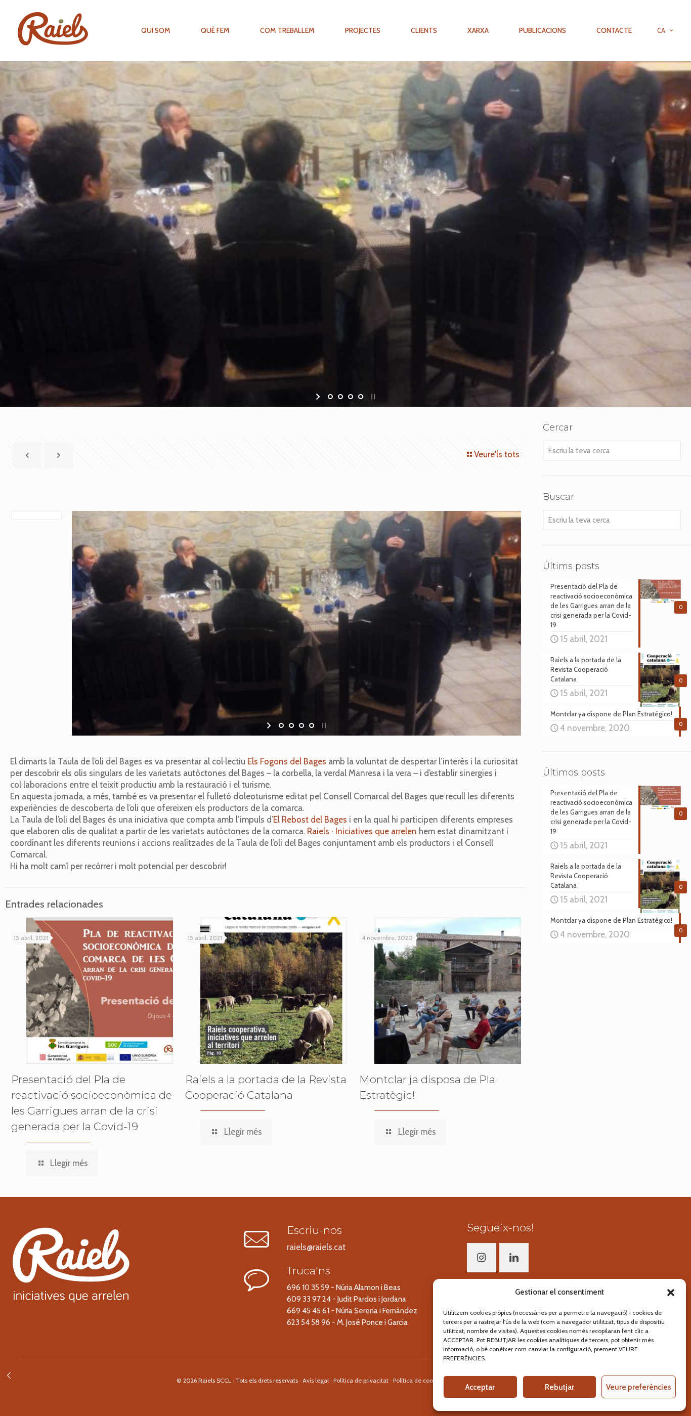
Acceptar (480, 1387)
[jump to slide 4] (361, 397)
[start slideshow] (319, 397)
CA (661, 30)
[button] (671, 1293)
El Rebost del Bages (310, 819)
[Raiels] (53, 28)
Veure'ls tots (497, 454)
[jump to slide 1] (330, 397)
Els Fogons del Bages (286, 761)
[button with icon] (481, 1257)
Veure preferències (638, 1387)
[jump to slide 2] (340, 397)
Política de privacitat (360, 1380)
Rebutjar (559, 1387)
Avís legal (316, 1380)
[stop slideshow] (372, 397)
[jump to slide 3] (351, 397)
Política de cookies (418, 1380)
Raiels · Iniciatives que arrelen (362, 831)
